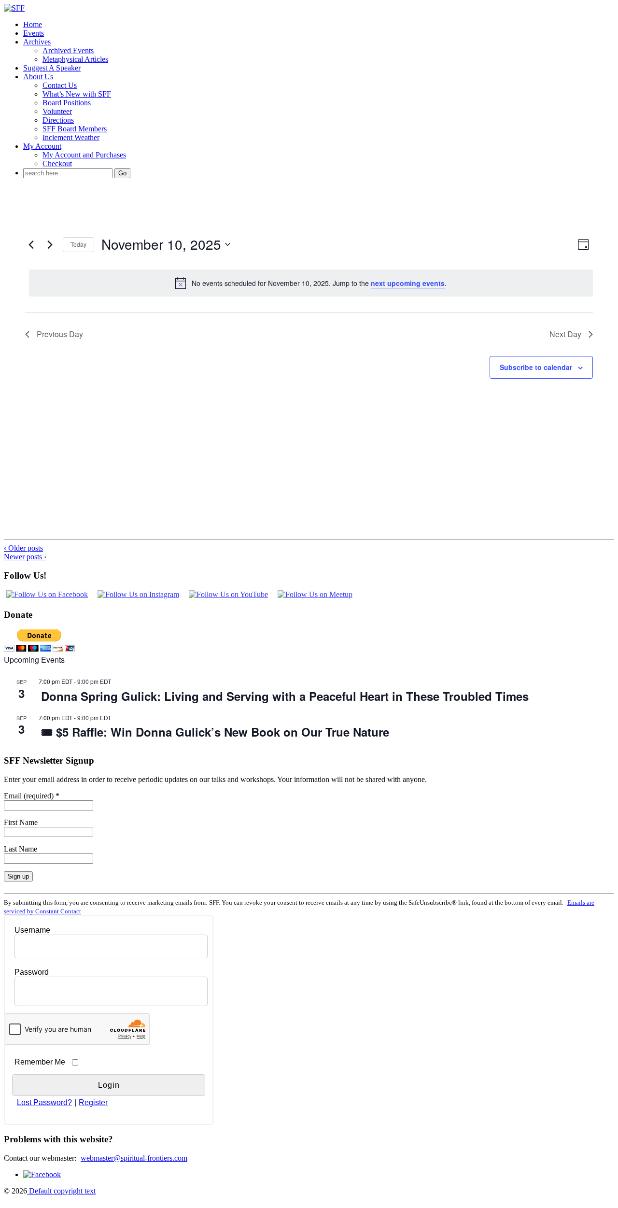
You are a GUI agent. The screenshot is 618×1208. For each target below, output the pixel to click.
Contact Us (59, 85)
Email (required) (31, 796)
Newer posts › (25, 557)
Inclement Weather (70, 137)
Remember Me (39, 1062)
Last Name (20, 849)
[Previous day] (31, 244)
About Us (38, 76)
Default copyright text (61, 1191)
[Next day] (50, 244)
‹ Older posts (23, 548)
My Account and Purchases (84, 155)
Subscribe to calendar (536, 367)
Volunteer (57, 111)
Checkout (57, 163)
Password (31, 972)
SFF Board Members (74, 129)
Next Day (565, 334)
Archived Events (68, 50)
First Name (21, 822)
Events (33, 33)
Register (93, 1102)
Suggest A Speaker (52, 68)
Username (32, 930)
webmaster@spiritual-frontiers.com (134, 1158)
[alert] (311, 283)
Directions (58, 120)
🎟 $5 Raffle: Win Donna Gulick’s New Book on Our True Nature (215, 732)
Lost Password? (44, 1102)
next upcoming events (408, 283)
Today (78, 244)
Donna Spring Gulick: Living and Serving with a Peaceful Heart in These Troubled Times (285, 696)
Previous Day (60, 334)
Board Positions (66, 103)
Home (32, 24)
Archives (37, 42)
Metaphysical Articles (75, 59)
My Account (42, 146)
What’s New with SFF (76, 94)
